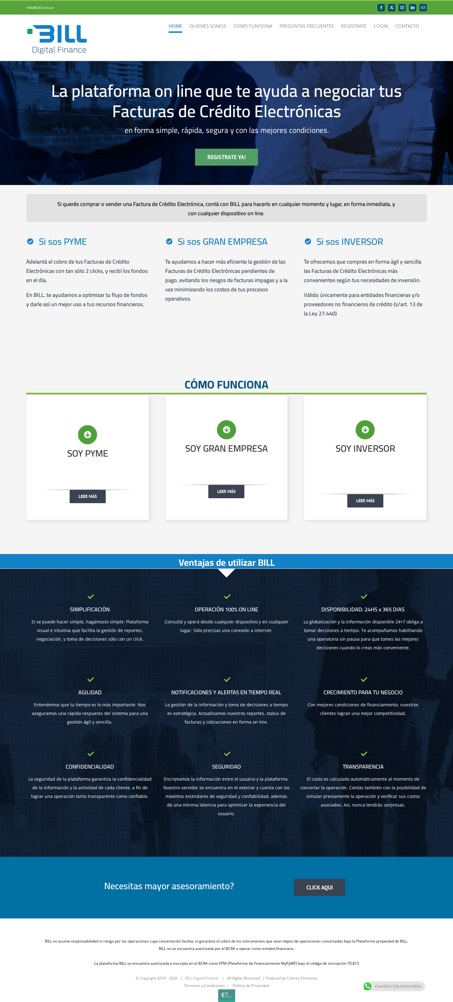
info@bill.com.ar (40, 7)
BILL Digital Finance (201, 978)
